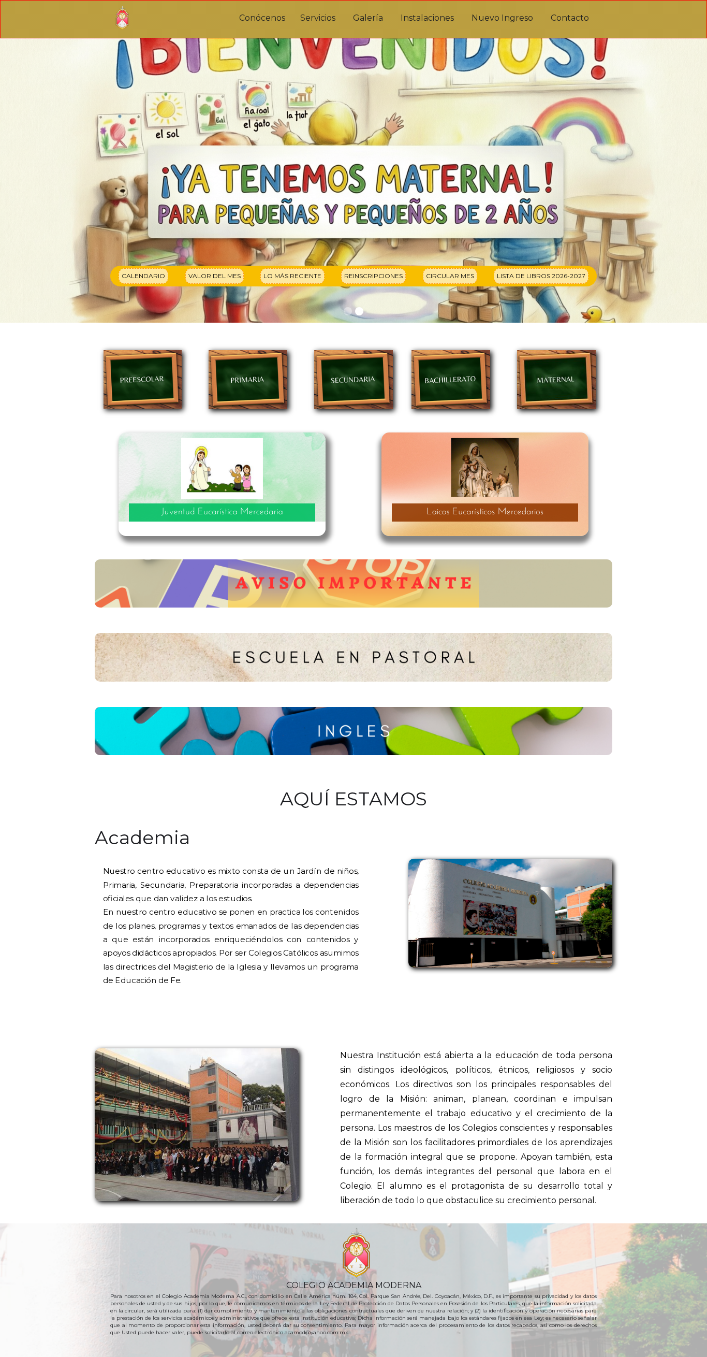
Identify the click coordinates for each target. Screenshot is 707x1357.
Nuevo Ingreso (502, 18)
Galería (368, 18)
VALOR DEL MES (214, 276)
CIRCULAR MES (450, 276)
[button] (348, 311)
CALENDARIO (143, 276)
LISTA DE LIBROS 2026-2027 (541, 276)
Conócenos (262, 18)
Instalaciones (427, 18)
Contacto (570, 18)
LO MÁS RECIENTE (292, 276)
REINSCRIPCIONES (373, 276)
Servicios (317, 18)
